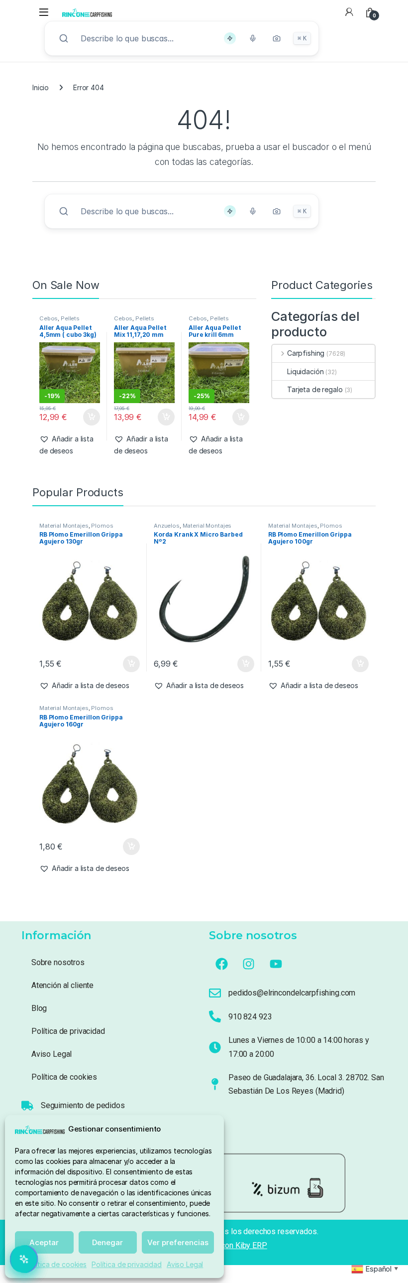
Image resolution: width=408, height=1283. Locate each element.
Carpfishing (305, 353)
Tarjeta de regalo (315, 389)
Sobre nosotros (58, 962)
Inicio (40, 87)
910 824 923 (250, 1016)
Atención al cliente (62, 985)
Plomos (102, 525)
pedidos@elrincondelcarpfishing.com (291, 993)
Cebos (48, 318)
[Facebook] (221, 963)
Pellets (70, 318)
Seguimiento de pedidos (83, 1105)
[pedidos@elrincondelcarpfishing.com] (215, 993)
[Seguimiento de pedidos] (27, 1106)
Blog (39, 1008)
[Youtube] (276, 963)
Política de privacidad (127, 1264)
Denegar (107, 1242)
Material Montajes (64, 525)
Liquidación (305, 371)
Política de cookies (56, 1264)
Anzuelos (167, 525)
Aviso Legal (185, 1264)
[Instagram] (248, 963)
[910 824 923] (215, 1016)
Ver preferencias (177, 1242)
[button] (69, 445)
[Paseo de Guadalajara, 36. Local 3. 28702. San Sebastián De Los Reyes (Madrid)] (215, 1084)
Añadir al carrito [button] (89, 417)
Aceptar (44, 1242)
